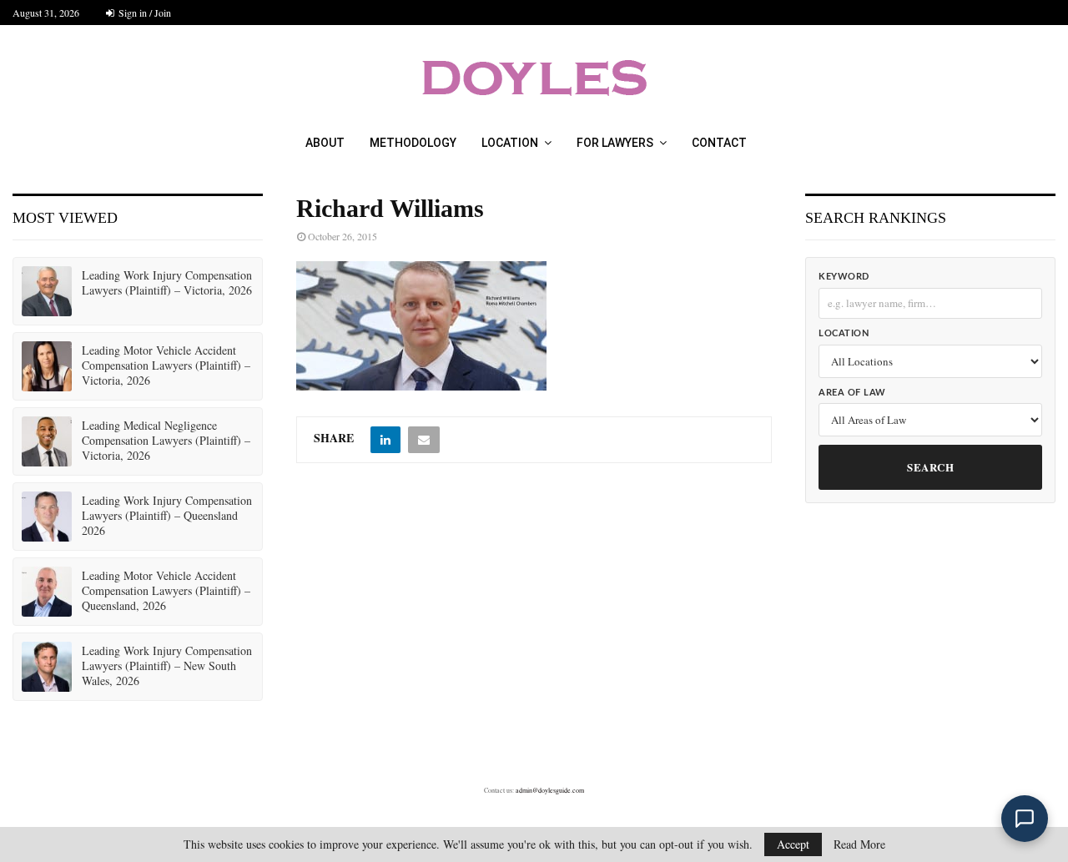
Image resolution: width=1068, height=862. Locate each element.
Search (930, 467)
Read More (859, 844)
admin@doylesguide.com (550, 790)
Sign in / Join (143, 12)
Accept (793, 844)
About (325, 142)
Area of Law (852, 392)
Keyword (844, 276)
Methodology (413, 142)
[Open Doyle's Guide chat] (1024, 818)
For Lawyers (615, 142)
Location (509, 142)
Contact (719, 142)
